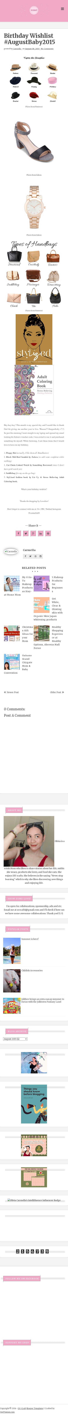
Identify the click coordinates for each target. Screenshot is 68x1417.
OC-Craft (22, 1408)
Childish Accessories (32, 970)
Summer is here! (29, 939)
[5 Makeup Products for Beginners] (41, 583)
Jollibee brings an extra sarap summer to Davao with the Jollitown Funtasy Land (42, 1000)
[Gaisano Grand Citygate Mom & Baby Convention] (12, 662)
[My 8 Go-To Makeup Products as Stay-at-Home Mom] (12, 583)
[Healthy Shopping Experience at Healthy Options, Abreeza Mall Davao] (41, 633)
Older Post (55, 692)
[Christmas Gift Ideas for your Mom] (12, 633)
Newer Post (13, 692)
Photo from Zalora (34, 175)
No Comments (47, 49)
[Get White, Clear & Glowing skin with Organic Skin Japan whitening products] (41, 605)
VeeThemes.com (7, 1412)
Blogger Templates (34, 1408)
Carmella (17, 49)
